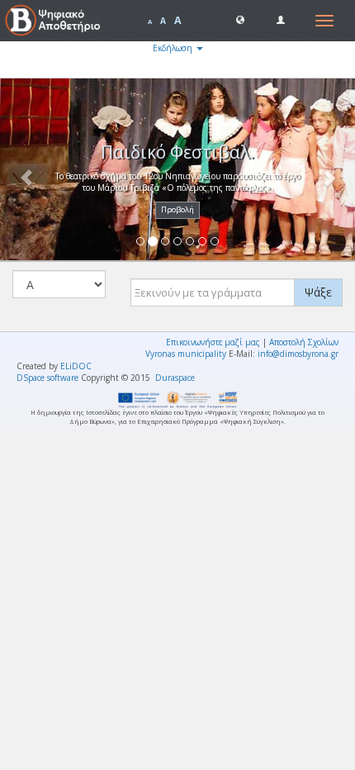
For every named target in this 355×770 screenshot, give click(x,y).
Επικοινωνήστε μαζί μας (213, 342)
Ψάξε (318, 292)
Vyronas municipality (185, 353)
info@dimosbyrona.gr (298, 353)
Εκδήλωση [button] (174, 48)
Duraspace (175, 377)
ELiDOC (76, 366)
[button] (240, 19)
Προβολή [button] (177, 209)
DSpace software (47, 377)
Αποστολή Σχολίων (303, 342)
